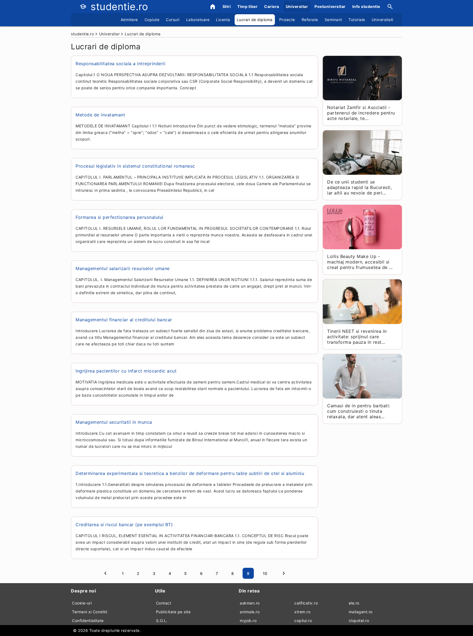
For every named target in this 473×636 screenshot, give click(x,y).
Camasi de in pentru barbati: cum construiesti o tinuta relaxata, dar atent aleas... (358, 411)
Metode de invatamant (100, 115)
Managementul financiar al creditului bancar (124, 319)
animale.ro (249, 611)
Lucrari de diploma (255, 19)
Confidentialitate (88, 620)
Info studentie (366, 6)
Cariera (271, 6)
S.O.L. (162, 620)
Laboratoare (198, 19)
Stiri (227, 6)
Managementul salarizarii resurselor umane (123, 268)
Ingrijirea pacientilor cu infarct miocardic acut (126, 371)
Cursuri (173, 19)
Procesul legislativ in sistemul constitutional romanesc (135, 166)
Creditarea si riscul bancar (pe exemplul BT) (124, 524)
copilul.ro (303, 620)
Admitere (129, 19)
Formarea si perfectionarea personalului (119, 217)
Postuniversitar (330, 6)
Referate (310, 19)
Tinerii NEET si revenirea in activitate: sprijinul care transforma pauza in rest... (357, 336)
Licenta (223, 19)
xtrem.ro (302, 611)
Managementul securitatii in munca (114, 422)
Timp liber (247, 6)
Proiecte (287, 19)
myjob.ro (248, 620)
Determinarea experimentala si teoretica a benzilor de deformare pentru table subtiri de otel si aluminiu (190, 473)
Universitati (382, 19)
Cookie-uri (82, 603)
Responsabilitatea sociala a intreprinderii (120, 63)
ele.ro (354, 603)
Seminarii (333, 19)
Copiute (152, 19)
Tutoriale (356, 19)
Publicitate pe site (173, 611)
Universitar (297, 6)
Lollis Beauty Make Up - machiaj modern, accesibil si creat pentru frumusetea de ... (360, 262)
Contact (163, 603)
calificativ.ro (306, 603)
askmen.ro (250, 603)
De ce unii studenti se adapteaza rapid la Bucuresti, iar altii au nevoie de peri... (359, 187)
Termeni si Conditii (89, 611)
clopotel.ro (359, 620)
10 (265, 573)
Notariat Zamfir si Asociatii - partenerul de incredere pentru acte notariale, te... (361, 113)
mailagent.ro (361, 611)
